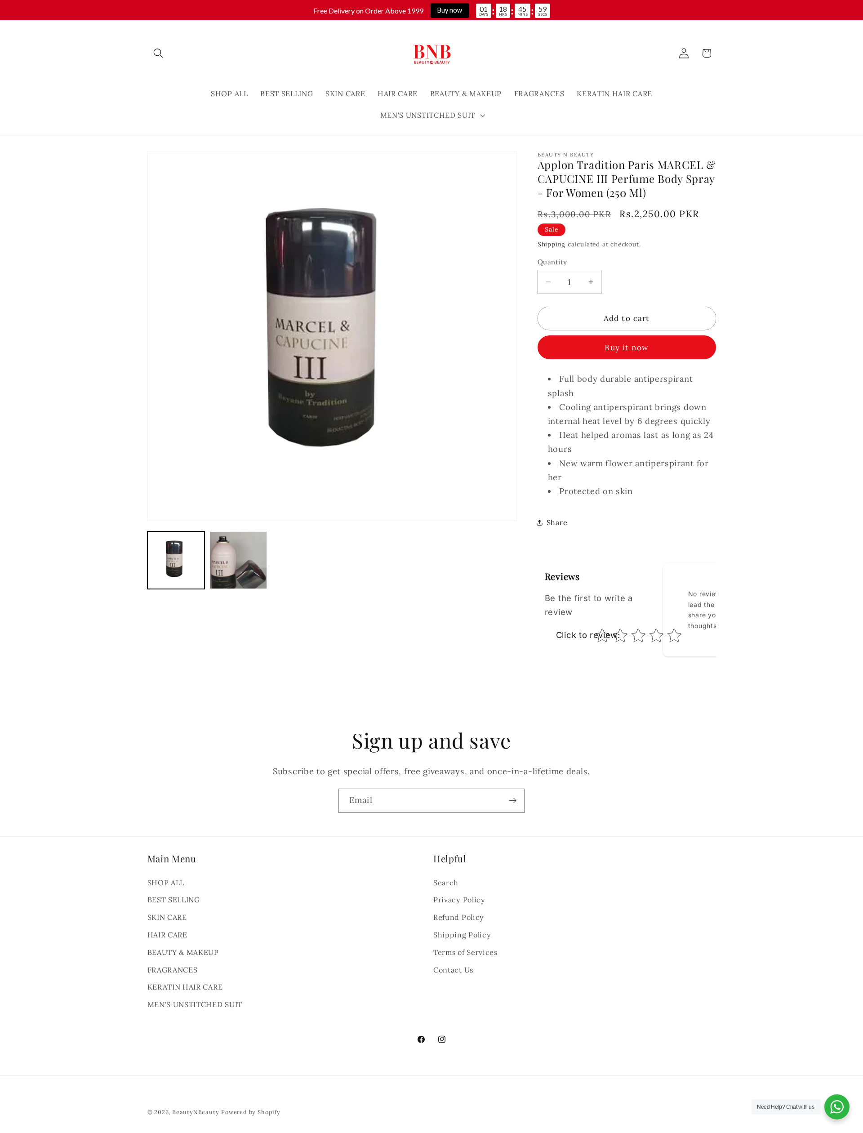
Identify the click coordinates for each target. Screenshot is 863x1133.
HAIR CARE (167, 934)
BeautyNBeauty (195, 1111)
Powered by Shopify (250, 1111)
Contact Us (453, 969)
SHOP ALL (166, 882)
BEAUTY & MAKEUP (183, 952)
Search (445, 882)
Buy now (449, 10)
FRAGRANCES (172, 969)
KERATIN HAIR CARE (185, 987)
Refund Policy (458, 917)
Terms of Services (465, 952)
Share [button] (557, 522)
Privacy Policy (459, 900)
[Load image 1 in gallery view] (176, 560)
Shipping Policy (462, 934)
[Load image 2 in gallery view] (238, 560)
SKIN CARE (167, 917)
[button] (158, 53)
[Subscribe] (512, 801)
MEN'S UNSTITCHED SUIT (195, 1004)
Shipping (551, 244)
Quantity (552, 262)
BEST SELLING (173, 900)
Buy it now (627, 347)
